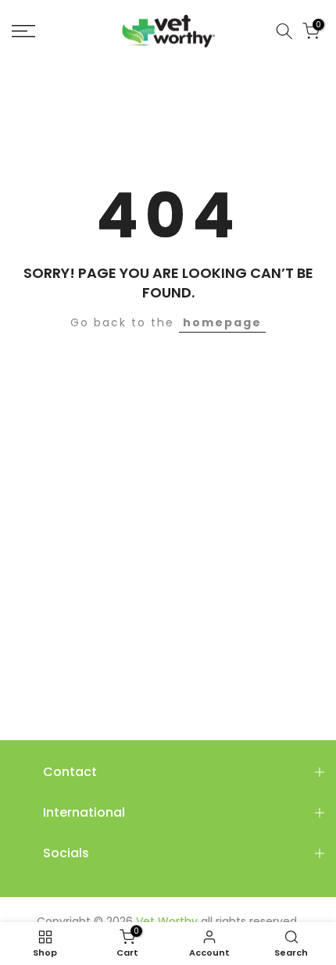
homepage (222, 322)
